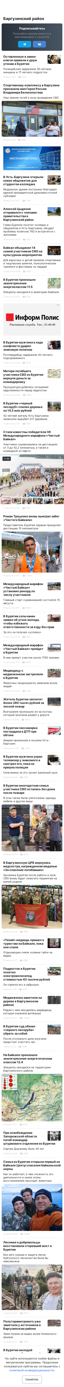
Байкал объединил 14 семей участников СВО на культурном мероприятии (22, 251)
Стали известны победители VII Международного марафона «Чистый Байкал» (31, 435)
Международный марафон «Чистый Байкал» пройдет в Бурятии (23, 648)
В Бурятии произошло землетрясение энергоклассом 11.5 (19, 283)
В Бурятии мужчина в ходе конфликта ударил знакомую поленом (23, 346)
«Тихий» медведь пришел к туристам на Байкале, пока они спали (23, 943)
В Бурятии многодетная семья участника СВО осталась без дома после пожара (29, 789)
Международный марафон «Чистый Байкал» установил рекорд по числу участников (23, 589)
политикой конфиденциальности (31, 1370)
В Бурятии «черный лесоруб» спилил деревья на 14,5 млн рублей (22, 407)
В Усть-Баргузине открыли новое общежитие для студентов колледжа (23, 180)
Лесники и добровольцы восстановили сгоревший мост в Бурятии (27, 1246)
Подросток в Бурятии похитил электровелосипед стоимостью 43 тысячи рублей (26, 974)
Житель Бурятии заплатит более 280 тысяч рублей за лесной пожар (23, 703)
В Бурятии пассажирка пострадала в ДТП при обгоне (20, 731)
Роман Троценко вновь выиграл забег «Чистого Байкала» (31, 518)
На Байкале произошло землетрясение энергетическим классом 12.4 (27, 1058)
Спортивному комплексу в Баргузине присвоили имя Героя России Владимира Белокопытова (31, 89)
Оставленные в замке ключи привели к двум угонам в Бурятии (20, 60)
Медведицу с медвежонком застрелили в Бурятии (23, 674)
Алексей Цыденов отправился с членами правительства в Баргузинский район (20, 214)
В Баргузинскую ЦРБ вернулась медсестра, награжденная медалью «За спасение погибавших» (30, 866)
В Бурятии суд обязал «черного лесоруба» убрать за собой (19, 1030)
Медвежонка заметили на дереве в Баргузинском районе (22, 1001)
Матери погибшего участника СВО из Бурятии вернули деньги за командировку (23, 376)
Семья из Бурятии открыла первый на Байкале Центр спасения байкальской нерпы (32, 1165)
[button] (16, 501)
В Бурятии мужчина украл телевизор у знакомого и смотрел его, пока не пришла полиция (22, 762)
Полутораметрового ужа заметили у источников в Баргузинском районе (22, 1325)
